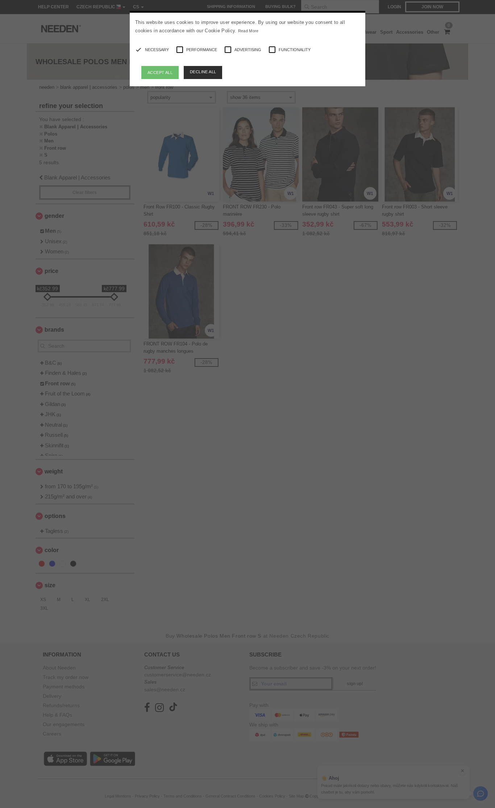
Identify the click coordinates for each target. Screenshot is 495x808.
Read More (248, 31)
